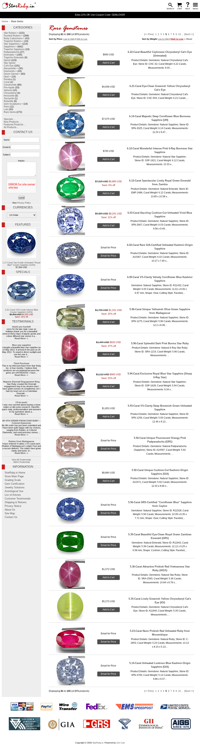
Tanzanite (9, 98)
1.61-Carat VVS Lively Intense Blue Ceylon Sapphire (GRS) (21, 311)
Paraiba (8, 79)
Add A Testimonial (21, 462)
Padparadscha (11, 52)
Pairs (6, 106)
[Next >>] (189, 34)
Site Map (10, 513)
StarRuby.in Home (15, 472)
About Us (10, 509)
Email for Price (108, 255)
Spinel (7, 60)
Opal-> (7, 76)
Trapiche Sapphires (14, 49)
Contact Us (22, 132)
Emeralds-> (10, 54)
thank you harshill (21, 327)
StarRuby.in (97, 743)
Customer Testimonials (18, 498)
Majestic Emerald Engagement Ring (21, 382)
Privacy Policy (24, 203)
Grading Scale (13, 480)
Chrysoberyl (10, 93)
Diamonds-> (10, 71)
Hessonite (9, 95)
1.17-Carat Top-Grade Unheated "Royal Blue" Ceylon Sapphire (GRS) (21, 263)
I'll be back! (21, 402)
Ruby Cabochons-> (14, 38)
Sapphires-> (10, 46)
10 (179, 34)
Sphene (8, 90)
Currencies (23, 207)
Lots (6, 109)
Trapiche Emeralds (14, 57)
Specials (23, 271)
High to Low (81, 39)
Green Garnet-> (12, 74)
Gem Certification (14, 483)
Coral (7, 82)
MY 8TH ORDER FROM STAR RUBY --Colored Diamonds (21, 422)
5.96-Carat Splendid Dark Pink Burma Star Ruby (160, 343)
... (182, 34)
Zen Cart (120, 743)
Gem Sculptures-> (13, 104)
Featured (23, 224)
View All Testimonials (21, 459)
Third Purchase (21, 363)
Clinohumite (10, 84)
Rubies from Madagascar (21, 441)
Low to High (68, 39)
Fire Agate (9, 87)
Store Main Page (14, 476)
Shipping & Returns (16, 502)
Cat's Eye (9, 65)
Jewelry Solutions (15, 487)
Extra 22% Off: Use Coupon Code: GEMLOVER (100, 14)
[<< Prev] (149, 34)
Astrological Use (14, 491)
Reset (189, 39)
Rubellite (8, 101)
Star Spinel (9, 63)
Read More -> (21, 338)
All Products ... (11, 127)
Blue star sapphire (21, 345)
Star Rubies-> (11, 33)
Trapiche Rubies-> (13, 41)
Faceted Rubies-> (13, 35)
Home (5, 21)
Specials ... (9, 119)
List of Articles (13, 495)
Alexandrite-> (11, 68)
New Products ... (12, 121)
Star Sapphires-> (13, 43)
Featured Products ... (15, 124)
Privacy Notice (13, 506)
